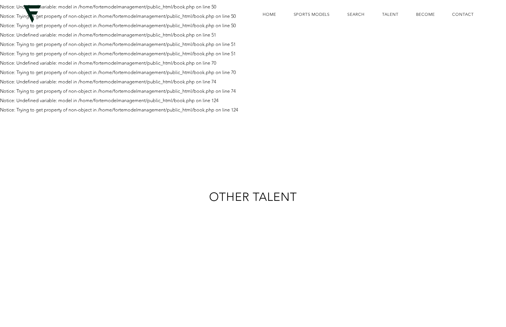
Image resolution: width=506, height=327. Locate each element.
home (269, 15)
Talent (390, 15)
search (356, 15)
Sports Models (312, 15)
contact (463, 15)
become (425, 15)
